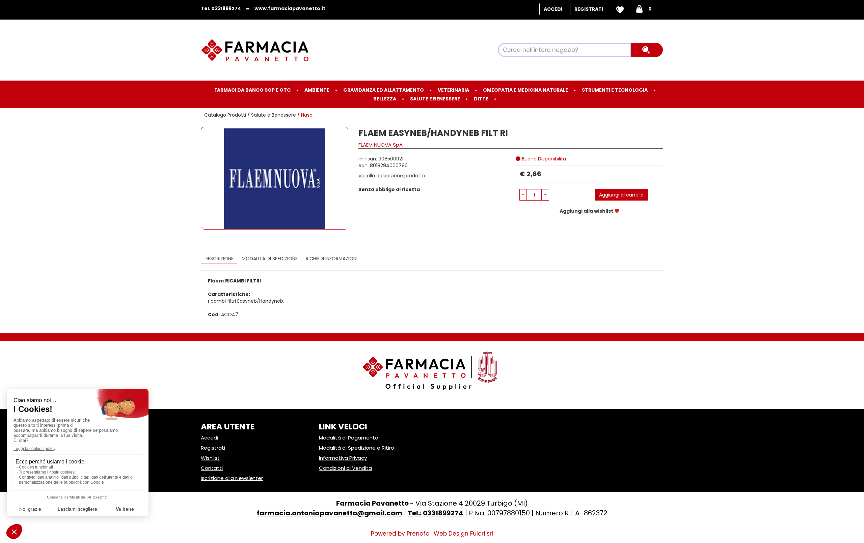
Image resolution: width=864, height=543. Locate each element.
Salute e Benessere (273, 115)
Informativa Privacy (343, 457)
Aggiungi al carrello (621, 194)
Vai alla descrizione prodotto (391, 175)
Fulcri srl (481, 534)
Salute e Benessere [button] (435, 98)
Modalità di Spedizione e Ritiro (356, 447)
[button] (523, 195)
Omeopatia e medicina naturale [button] (525, 90)
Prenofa (418, 534)
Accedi (553, 9)
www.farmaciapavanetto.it (289, 8)
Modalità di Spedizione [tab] (270, 258)
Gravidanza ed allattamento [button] (383, 90)
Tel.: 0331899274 (435, 513)
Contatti (212, 468)
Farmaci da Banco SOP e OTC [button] (252, 90)
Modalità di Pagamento (348, 437)
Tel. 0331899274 (221, 8)
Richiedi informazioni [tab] (331, 258)
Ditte (481, 98)
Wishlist (620, 9)
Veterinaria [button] (453, 90)
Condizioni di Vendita (345, 468)
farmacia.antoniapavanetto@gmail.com (329, 513)
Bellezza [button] (384, 98)
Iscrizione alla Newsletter (232, 478)
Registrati (588, 9)
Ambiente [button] (316, 90)
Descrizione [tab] (219, 258)
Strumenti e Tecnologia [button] (615, 90)
